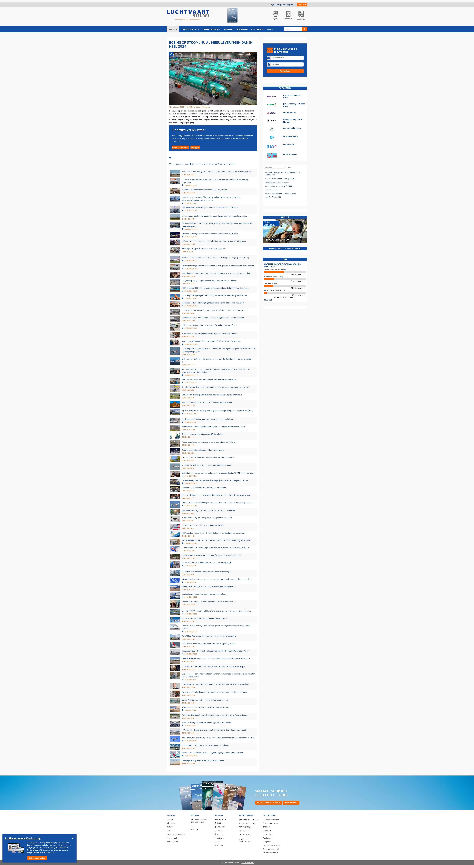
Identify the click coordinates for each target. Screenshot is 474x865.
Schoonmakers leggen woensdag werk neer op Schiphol (205, 745)
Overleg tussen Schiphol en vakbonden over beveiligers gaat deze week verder (216, 387)
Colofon (170, 830)
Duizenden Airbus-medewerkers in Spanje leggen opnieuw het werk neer (213, 317)
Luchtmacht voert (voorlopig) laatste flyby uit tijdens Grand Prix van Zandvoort (215, 547)
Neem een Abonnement (248, 819)
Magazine (228, 29)
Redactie (170, 827)
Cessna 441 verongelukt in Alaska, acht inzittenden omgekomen (209, 586)
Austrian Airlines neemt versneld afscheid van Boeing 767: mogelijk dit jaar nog (215, 257)
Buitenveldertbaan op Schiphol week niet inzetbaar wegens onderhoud (212, 394)
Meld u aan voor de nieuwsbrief (205, 164)
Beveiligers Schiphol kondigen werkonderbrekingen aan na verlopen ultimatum (215, 692)
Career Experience (211, 29)
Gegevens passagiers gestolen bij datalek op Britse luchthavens (209, 280)
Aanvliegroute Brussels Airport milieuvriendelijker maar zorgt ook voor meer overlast (218, 737)
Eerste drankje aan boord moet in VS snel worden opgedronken (209, 379)
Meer (269, 29)
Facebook (221, 827)
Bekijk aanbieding (37, 858)
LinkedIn (220, 830)
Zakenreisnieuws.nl (270, 823)
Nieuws (172, 29)
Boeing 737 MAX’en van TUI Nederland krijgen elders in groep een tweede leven (216, 611)
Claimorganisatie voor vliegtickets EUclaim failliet (202, 434)
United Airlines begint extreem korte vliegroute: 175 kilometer (208, 510)
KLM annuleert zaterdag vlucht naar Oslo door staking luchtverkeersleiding (213, 533)
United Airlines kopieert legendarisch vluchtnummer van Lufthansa (210, 207)
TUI (192, 825)
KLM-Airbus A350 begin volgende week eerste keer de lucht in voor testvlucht (215, 288)
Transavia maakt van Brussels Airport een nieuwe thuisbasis (207, 601)
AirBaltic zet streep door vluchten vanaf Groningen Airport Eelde (209, 325)
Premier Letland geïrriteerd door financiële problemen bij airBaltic (210, 233)
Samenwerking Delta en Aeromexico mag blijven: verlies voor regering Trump (215, 480)
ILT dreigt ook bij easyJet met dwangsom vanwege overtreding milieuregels (214, 295)
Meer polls (268, 300)
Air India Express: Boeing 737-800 (278, 186)
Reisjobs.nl (267, 841)
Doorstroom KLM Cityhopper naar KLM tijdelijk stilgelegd (206, 562)
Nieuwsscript (172, 838)
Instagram (221, 838)
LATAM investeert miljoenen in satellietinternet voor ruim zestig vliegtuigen (214, 241)
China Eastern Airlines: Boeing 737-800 (280, 178)
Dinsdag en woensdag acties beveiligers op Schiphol (204, 487)
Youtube (220, 834)
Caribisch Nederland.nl (272, 845)
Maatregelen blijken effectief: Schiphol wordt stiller (203, 760)
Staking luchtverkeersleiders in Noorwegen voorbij (203, 450)
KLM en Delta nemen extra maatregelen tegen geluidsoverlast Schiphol (212, 752)
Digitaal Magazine (278, 5)
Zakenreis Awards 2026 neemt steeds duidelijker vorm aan (207, 402)
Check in (301, 5)
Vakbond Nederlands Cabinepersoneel (199, 820)
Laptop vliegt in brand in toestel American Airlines (203, 525)
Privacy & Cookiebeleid (176, 834)
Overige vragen (245, 834)
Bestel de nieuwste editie (268, 802)
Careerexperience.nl (271, 849)
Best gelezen (269, 167)
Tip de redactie (229, 164)
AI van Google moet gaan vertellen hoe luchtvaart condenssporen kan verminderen (217, 579)
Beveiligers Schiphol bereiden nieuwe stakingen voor (204, 248)
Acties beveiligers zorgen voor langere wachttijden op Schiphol (208, 442)
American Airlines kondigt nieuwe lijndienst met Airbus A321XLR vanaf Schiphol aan (217, 171)
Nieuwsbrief (222, 819)
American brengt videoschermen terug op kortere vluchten (207, 722)
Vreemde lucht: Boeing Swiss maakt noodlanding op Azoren (207, 465)
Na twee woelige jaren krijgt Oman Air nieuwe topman (205, 618)
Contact (170, 819)
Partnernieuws (172, 841)
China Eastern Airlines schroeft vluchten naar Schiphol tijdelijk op (209, 643)
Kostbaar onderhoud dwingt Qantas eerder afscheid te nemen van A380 (213, 303)
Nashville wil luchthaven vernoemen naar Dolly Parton (204, 189)
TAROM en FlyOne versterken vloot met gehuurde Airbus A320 (209, 636)
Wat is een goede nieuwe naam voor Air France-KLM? (282, 265)
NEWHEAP (195, 829)
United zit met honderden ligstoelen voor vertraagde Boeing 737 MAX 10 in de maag (218, 473)
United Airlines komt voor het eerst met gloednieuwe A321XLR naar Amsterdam (216, 273)
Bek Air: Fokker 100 (273, 197)
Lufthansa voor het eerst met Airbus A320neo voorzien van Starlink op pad (214, 666)
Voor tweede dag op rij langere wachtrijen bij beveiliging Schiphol (209, 333)
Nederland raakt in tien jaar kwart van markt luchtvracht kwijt (207, 419)
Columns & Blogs (189, 29)
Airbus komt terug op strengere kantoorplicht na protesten (207, 517)
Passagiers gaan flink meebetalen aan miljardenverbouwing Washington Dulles (215, 651)
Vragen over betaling (247, 823)
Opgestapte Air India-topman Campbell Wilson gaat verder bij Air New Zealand (215, 684)
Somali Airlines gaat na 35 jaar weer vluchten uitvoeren (205, 700)
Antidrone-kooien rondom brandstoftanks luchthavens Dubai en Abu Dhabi (213, 426)
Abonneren (242, 29)
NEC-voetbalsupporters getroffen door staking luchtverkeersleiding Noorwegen (216, 495)
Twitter (220, 823)
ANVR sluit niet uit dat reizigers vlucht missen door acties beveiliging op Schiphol (216, 540)
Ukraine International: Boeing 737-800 (280, 193)
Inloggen (195, 147)
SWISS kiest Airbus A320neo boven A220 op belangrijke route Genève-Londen (215, 715)
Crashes (288, 167)
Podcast (220, 845)
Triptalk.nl (267, 827)
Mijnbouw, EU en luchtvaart (278, 240)
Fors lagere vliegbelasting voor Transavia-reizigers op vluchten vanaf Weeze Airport (218, 265)
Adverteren (171, 823)
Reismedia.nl (268, 834)
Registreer (291, 5)
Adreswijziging (244, 827)
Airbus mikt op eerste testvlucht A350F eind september (206, 707)
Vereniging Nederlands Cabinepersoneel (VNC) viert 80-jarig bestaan (211, 341)
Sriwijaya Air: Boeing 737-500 (277, 182)
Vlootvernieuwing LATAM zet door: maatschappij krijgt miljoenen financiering (214, 216)
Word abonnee (291, 802)
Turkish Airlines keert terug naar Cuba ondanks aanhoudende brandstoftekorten (216, 658)
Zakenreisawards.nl (270, 853)
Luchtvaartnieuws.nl (271, 819)
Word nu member (180, 147)
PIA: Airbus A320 (271, 189)
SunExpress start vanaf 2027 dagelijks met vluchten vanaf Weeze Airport (213, 310)
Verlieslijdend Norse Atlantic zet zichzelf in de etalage (204, 594)
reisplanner (257, 29)
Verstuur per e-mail (180, 164)
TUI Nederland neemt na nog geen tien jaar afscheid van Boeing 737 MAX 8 (214, 730)
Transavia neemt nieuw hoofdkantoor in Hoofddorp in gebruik (208, 457)
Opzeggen (243, 830)
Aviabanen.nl (268, 838)
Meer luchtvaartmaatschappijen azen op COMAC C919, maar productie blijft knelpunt (218, 502)
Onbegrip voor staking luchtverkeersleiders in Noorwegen (206, 571)
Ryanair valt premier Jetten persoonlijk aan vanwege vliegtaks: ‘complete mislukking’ (217, 410)
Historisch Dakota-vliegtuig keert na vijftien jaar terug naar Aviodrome (212, 555)
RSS (218, 841)
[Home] (188, 15)
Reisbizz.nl (267, 830)
